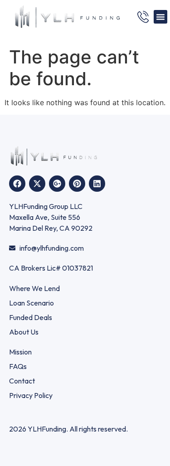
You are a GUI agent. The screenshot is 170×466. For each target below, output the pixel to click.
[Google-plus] (57, 183)
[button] (160, 17)
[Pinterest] (77, 183)
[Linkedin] (97, 183)
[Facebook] (17, 183)
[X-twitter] (37, 183)
